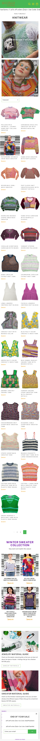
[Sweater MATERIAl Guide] (20, 680)
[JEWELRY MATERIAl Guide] (20, 641)
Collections (22, 14)
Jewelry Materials (11, 666)
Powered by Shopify (20, 739)
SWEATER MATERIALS (11, 705)
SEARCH (4, 711)
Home (15, 14)
